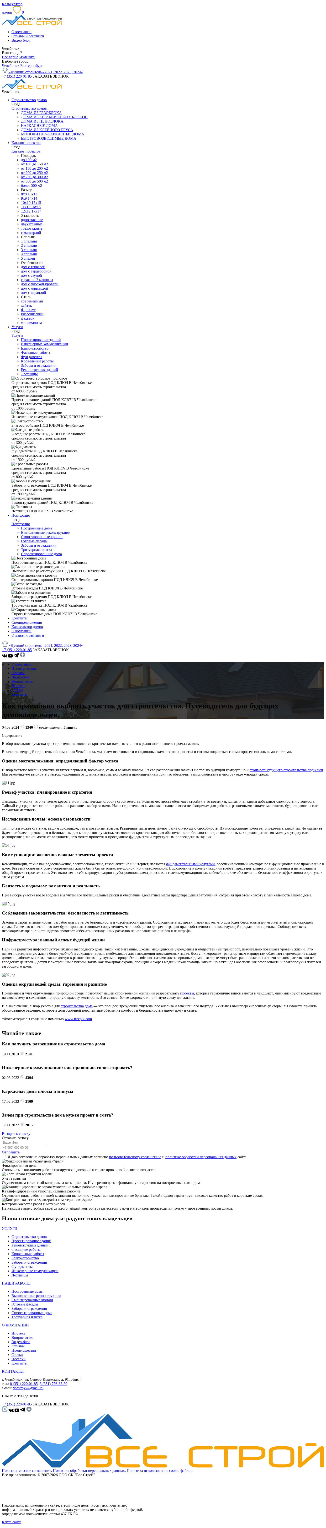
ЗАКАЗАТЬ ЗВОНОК (51, 76)
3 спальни (29, 250)
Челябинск (10, 66)
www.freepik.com (78, 1019)
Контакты (19, 618)
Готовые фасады (34, 541)
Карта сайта (11, 1522)
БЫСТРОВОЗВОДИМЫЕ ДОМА (48, 138)
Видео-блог (20, 40)
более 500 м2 (31, 185)
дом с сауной (31, 275)
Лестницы (29, 374)
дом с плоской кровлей (39, 284)
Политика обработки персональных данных (89, 1471)
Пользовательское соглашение (26, 1471)
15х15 (36, 203)
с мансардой (31, 233)
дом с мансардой (34, 288)
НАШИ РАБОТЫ (16, 1283)
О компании (21, 32)
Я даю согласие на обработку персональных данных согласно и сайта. (127, 1157)
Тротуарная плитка (36, 550)
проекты (187, 993)
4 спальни (29, 254)
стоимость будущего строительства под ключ (286, 770)
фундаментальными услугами (190, 864)
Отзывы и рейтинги (27, 36)
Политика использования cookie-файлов (159, 1471)
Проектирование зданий (41, 340)
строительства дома (77, 1006)
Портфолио (20, 515)
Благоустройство (34, 348)
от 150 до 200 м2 (34, 168)
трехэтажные (31, 228)
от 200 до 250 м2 (34, 173)
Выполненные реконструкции (45, 532)
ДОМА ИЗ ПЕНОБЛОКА (42, 121)
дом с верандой (33, 293)
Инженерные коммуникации (44, 344)
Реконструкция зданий (39, 370)
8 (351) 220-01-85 (24, 1384)
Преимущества (23, 669)
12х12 (26, 211)
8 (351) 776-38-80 (53, 1384)
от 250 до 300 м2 (34, 177)
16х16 (36, 207)
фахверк (27, 318)
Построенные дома (36, 528)
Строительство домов (29, 100)
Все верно (10, 57)
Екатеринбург (31, 66)
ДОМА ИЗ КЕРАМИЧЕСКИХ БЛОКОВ (54, 117)
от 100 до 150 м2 (34, 164)
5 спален (28, 258)
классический (32, 314)
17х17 (36, 211)
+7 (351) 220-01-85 (17, 76)
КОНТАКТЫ (13, 1371)
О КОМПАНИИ (15, 1325)
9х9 (24, 198)
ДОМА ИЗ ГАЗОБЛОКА (41, 113)
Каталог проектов (26, 143)
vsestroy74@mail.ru (28, 1388)
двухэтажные (31, 224)
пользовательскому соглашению (135, 1157)
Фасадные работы (35, 353)
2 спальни (29, 245)
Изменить (27, 57)
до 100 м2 (29, 160)
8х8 (24, 194)
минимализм (31, 323)
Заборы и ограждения (38, 365)
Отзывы (18, 673)
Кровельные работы (37, 361)
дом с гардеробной (36, 271)
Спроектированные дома (41, 554)
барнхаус (28, 310)
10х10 (26, 203)
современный (32, 301)
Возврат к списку (16, 1134)
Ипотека (18, 686)
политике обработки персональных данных (201, 1157)
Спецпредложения (26, 622)
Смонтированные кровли (42, 537)
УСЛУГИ (9, 1228)
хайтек (26, 305)
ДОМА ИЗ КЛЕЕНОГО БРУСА (47, 130)
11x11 (26, 207)
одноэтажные (32, 220)
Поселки (18, 1359)
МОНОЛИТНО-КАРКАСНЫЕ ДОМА (52, 134)
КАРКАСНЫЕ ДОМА (39, 126)
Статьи (17, 690)
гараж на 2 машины (37, 280)
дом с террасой (33, 267)
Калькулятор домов (27, 627)
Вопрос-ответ (22, 681)
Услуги (17, 327)
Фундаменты (31, 357)
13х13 (32, 194)
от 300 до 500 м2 (34, 181)
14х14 (32, 198)
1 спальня (29, 241)
